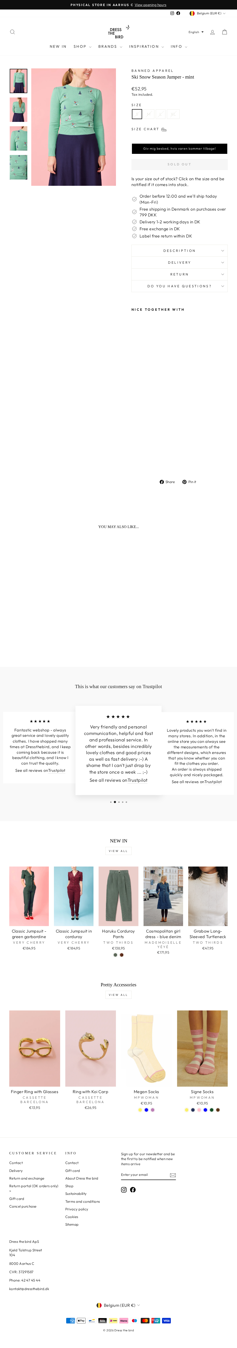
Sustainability (76, 1193)
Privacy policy (76, 1209)
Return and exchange (26, 1178)
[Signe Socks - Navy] (193, 1110)
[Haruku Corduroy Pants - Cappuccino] (121, 955)
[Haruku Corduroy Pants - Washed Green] (115, 955)
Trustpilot (56, 770)
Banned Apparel (152, 71)
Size (136, 105)
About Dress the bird (81, 1178)
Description (179, 251)
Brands (108, 46)
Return (179, 274)
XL (173, 114)
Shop (81, 46)
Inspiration (144, 46)
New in (58, 46)
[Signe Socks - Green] (211, 1110)
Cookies (71, 1217)
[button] (196, 32)
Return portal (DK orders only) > (34, 1188)
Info (177, 46)
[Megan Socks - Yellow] (140, 1110)
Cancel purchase (23, 1206)
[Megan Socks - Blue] (146, 1110)
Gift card (16, 1198)
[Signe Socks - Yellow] (186, 1110)
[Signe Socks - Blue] (205, 1110)
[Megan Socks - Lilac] (152, 1110)
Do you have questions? (179, 286)
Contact (16, 1163)
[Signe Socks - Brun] (218, 1110)
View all (118, 851)
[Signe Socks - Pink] (199, 1110)
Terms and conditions (82, 1201)
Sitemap (72, 1224)
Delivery (179, 262)
